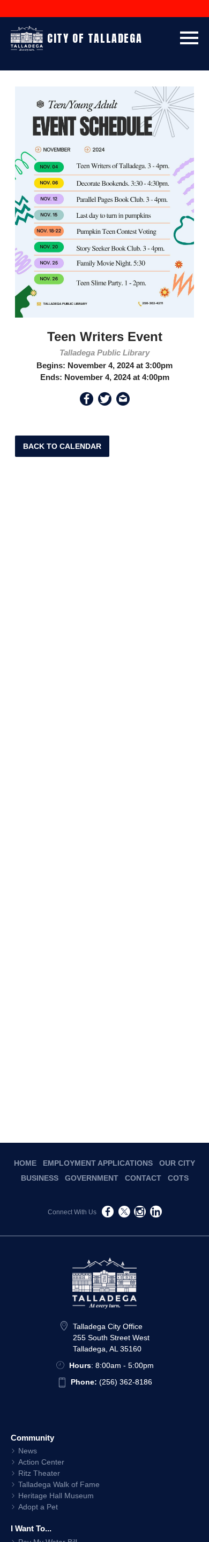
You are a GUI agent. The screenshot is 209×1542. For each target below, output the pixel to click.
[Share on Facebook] (86, 400)
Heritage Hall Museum (56, 1495)
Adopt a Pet (38, 1507)
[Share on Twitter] (104, 400)
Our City (177, 1163)
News (27, 1450)
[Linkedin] (156, 1213)
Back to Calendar (62, 446)
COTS (178, 1178)
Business (39, 1178)
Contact (143, 1178)
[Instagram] (140, 1213)
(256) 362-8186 (111, 1382)
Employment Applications (98, 1163)
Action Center (41, 1462)
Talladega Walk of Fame (59, 1484)
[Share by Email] (123, 400)
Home (25, 1163)
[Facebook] (108, 1213)
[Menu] (189, 36)
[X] (124, 1213)
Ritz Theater (39, 1473)
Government (91, 1178)
